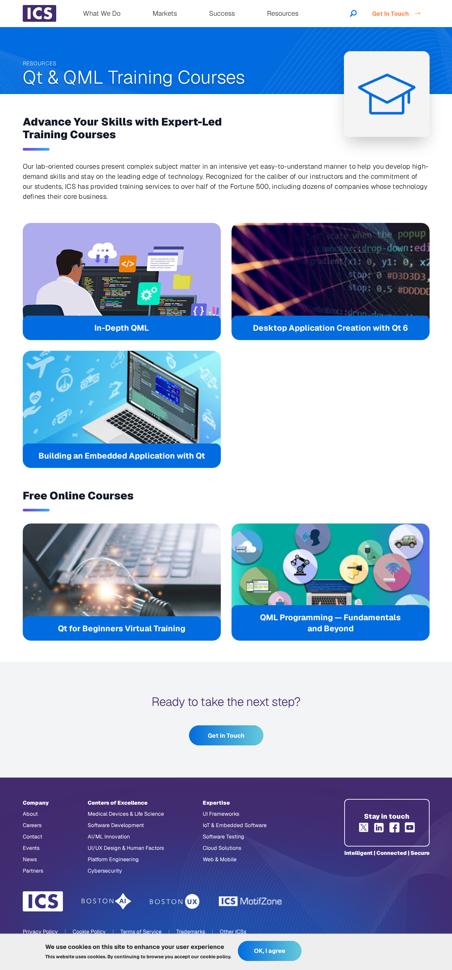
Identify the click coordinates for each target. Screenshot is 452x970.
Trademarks (190, 931)
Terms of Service (141, 931)
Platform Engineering (113, 859)
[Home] (39, 13)
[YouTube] (410, 827)
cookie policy (215, 957)
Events (31, 848)
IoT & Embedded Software (235, 825)
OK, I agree (269, 951)
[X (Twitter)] (364, 827)
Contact (32, 836)
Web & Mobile (220, 859)
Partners (33, 870)
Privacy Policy (40, 931)
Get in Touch (226, 735)
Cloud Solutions (222, 848)
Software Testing (223, 836)
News (30, 859)
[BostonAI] (106, 901)
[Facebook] (394, 827)
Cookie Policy (89, 931)
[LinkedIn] (379, 827)
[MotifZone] (250, 901)
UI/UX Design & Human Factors (126, 848)
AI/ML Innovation (109, 836)
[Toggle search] (353, 13)
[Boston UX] (175, 901)
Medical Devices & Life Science (126, 813)
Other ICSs (233, 931)
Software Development (116, 825)
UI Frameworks (221, 813)
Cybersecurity (105, 870)
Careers (32, 825)
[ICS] (43, 901)
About (30, 813)
